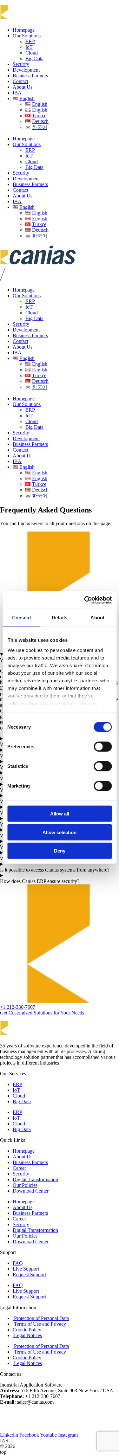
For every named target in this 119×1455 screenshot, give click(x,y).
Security (21, 64)
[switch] (103, 747)
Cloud (31, 52)
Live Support (26, 1269)
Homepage (24, 30)
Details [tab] (59, 617)
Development (26, 70)
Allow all (59, 813)
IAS (4, 1440)
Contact (20, 81)
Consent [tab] (21, 617)
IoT (29, 47)
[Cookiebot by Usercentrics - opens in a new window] (85, 600)
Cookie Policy (27, 1329)
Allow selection (59, 832)
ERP (30, 41)
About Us (22, 87)
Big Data (34, 58)
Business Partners (30, 75)
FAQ (18, 1263)
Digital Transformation (35, 1179)
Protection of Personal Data (41, 1318)
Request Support (29, 1274)
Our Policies (25, 1185)
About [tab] (97, 617)
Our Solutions (27, 35)
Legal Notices (27, 1335)
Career (19, 1168)
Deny (59, 850)
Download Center (31, 1191)
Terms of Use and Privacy (39, 1324)
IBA (17, 92)
